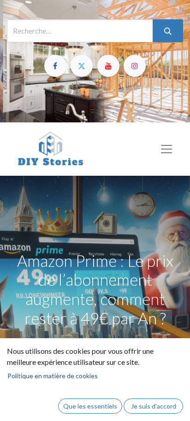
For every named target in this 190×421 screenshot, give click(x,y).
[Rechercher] (168, 30)
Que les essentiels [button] (90, 406)
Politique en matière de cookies (52, 376)
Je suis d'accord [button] (153, 406)
